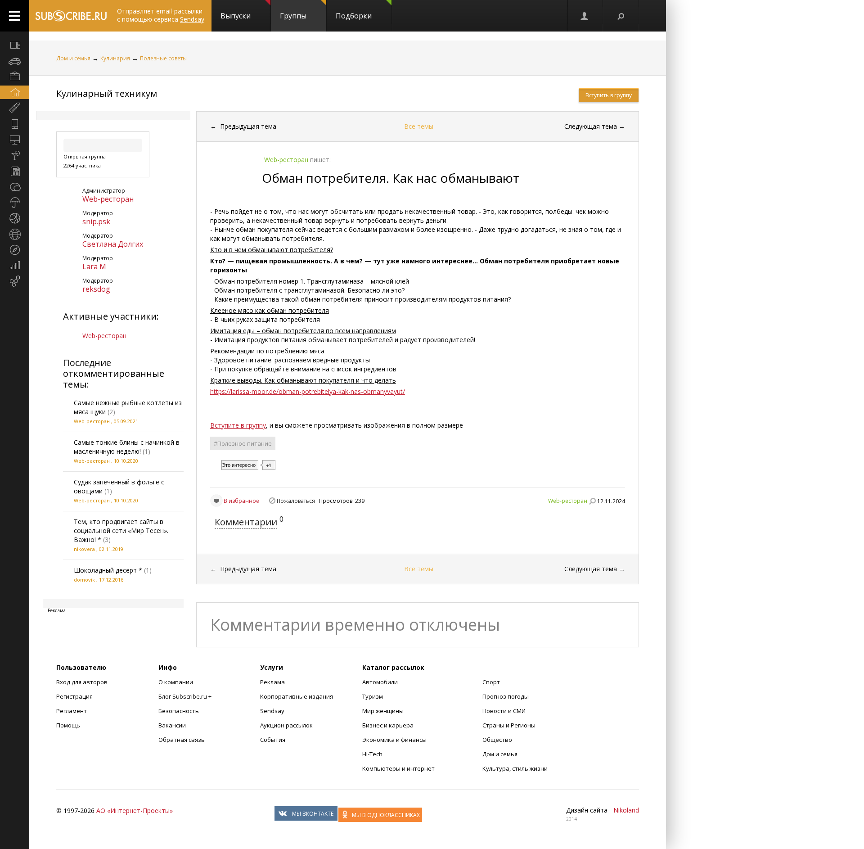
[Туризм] (14, 250)
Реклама (272, 682)
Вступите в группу (238, 425)
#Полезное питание (243, 443)
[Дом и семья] (14, 92)
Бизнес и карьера (388, 725)
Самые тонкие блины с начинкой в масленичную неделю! (127, 447)
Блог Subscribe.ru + (185, 696)
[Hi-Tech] (14, 124)
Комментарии (246, 522)
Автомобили (380, 682)
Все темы (418, 126)
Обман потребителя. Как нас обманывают (390, 177)
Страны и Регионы (509, 725)
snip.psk (96, 221)
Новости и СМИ (504, 711)
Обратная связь (181, 740)
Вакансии (172, 725)
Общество (497, 740)
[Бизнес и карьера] (14, 76)
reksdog (96, 289)
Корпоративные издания (296, 696)
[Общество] (14, 187)
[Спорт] (14, 218)
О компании (175, 682)
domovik (84, 579)
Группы (293, 16)
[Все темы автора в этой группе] (592, 501)
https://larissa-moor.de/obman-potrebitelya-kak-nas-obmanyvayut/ (307, 391)
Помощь (68, 725)
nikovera (84, 549)
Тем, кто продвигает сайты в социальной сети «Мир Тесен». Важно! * (121, 530)
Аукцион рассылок (286, 725)
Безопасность (178, 711)
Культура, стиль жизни (515, 768)
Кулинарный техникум (106, 93)
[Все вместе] (14, 45)
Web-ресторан (108, 199)
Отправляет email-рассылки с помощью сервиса (160, 15)
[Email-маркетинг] (14, 281)
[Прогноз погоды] (14, 202)
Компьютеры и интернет (398, 768)
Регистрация (74, 696)
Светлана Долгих (112, 244)
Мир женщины (383, 711)
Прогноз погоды (505, 696)
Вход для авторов (82, 682)
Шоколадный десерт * (108, 570)
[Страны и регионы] (14, 234)
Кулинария (115, 58)
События (272, 740)
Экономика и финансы (394, 740)
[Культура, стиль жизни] (14, 155)
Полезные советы (163, 58)
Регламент (71, 711)
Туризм (372, 696)
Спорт (491, 682)
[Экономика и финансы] (14, 265)
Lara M (94, 266)
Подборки (354, 16)
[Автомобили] (14, 61)
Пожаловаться (296, 501)
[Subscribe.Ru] (70, 16)
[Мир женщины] (14, 108)
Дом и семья (73, 58)
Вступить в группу (608, 95)
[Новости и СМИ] (14, 171)
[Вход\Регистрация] (585, 16)
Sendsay (272, 711)
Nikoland (626, 810)
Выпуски (235, 16)
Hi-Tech (372, 754)
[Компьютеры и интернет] (14, 139)
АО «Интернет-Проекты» (134, 810)
